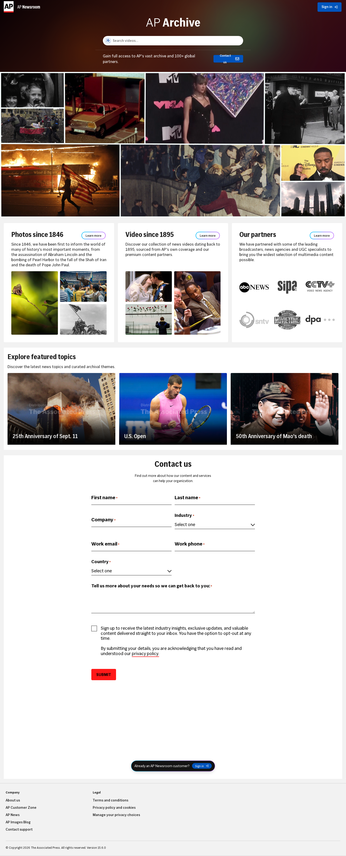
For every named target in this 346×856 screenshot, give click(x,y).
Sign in (199, 766)
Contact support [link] (19, 829)
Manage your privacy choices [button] (116, 815)
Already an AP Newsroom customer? (161, 765)
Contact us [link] (225, 59)
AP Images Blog (18, 822)
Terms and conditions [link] (110, 800)
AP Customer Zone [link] (21, 807)
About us (13, 800)
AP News (13, 815)
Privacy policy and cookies (114, 807)
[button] (22, 6)
